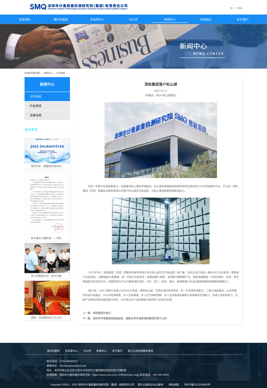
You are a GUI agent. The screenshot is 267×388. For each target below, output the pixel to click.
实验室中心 (97, 19)
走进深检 (24, 19)
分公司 (133, 19)
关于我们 (242, 19)
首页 (38, 73)
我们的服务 (61, 19)
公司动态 (60, 73)
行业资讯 (35, 105)
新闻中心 (170, 19)
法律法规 (35, 115)
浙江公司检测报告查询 (140, 350)
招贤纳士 (206, 19)
